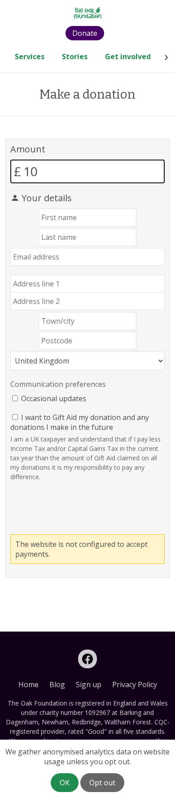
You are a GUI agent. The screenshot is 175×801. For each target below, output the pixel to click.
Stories (75, 56)
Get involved (128, 56)
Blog (57, 684)
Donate (84, 33)
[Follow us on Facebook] (87, 658)
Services (29, 56)
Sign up (88, 684)
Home (28, 684)
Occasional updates (53, 398)
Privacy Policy (134, 684)
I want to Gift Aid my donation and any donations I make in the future (79, 422)
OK (65, 783)
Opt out (102, 783)
